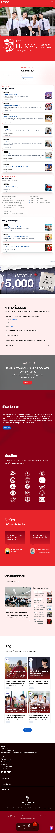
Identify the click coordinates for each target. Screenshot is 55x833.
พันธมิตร (30, 808)
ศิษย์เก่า (35, 808)
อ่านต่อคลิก (7, 428)
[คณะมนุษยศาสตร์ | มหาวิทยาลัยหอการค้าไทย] (5, 2)
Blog (49, 808)
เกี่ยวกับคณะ (7, 808)
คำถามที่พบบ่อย (22, 808)
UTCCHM (14, 320)
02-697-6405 (6, 759)
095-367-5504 (7, 762)
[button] (52, 2)
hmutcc (14, 322)
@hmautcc (15, 324)
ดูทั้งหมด (26, 730)
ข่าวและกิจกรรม (42, 808)
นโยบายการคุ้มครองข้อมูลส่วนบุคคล (27, 818)
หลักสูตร (14, 808)
